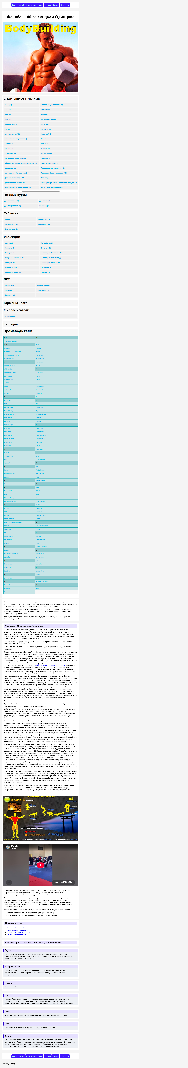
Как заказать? (18, 5)
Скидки (47, 5)
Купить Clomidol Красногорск (18, 930)
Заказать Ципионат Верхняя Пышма (21, 928)
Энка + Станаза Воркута (16, 934)
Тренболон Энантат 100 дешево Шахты (49, 665)
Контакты (65, 5)
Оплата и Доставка (34, 5)
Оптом (55, 5)
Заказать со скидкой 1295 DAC (19, 932)
